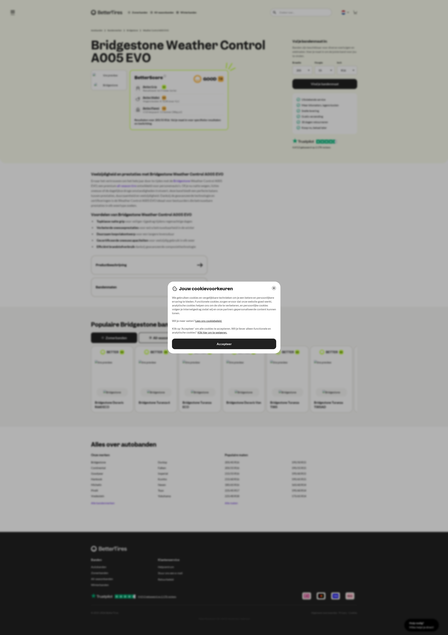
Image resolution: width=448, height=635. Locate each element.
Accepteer (224, 344)
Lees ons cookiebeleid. (208, 320)
